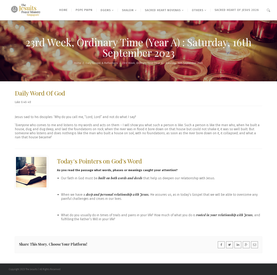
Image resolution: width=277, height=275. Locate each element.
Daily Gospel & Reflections (102, 62)
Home (77, 62)
